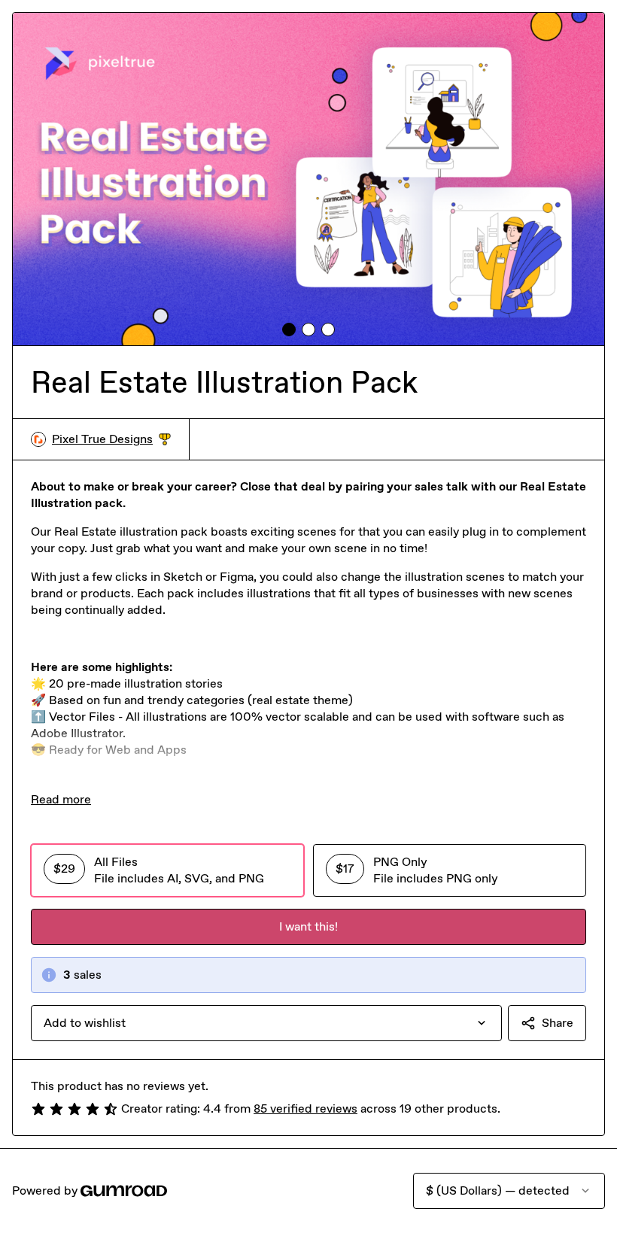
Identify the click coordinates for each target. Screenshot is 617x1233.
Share (557, 1023)
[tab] (289, 329)
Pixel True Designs (111, 440)
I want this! (308, 926)
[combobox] (266, 1023)
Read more (61, 799)
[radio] (167, 870)
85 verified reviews (305, 1108)
